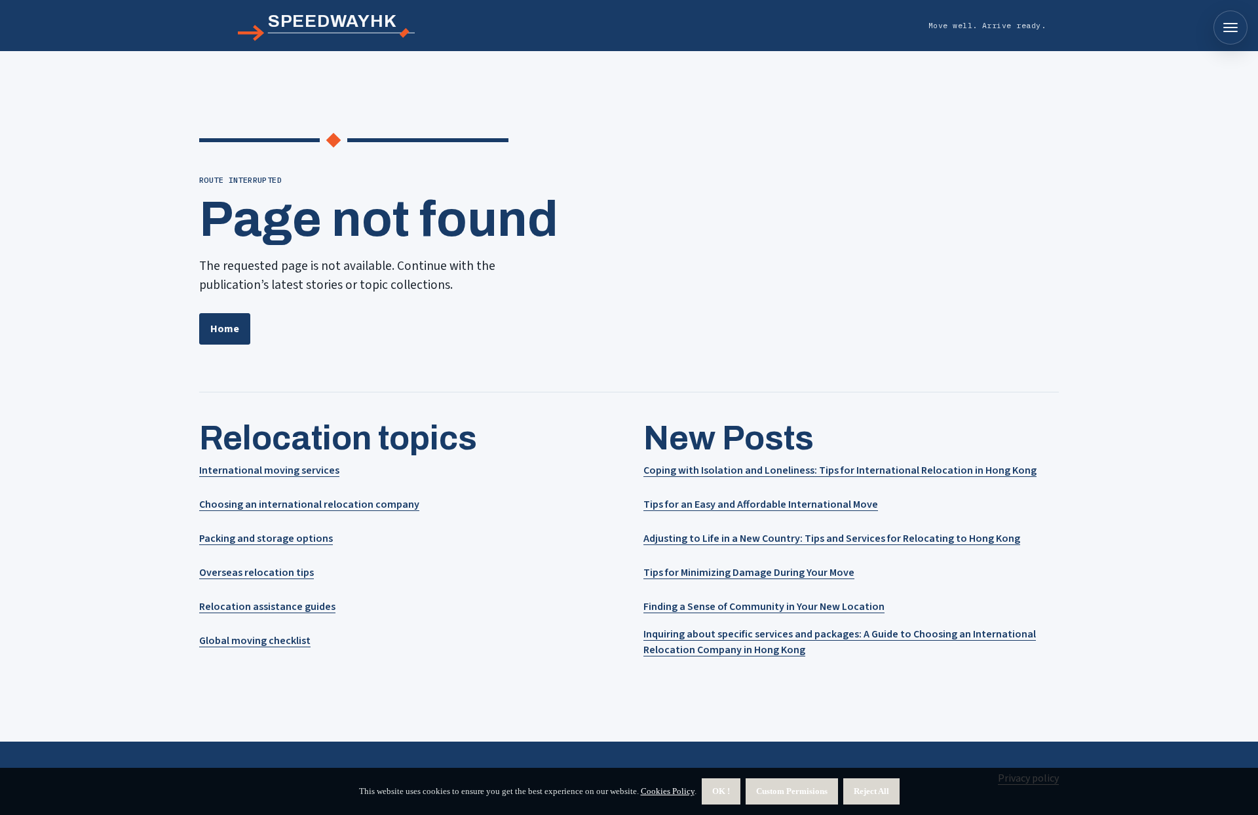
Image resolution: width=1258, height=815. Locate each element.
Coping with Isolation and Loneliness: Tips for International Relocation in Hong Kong (840, 470)
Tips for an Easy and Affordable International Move (760, 504)
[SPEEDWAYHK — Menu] (1230, 27)
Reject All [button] (871, 791)
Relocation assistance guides (267, 606)
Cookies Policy (668, 791)
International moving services (269, 470)
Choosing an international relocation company (309, 504)
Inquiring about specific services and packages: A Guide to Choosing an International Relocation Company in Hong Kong (839, 642)
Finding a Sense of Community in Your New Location (764, 606)
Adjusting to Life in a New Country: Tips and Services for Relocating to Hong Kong (831, 538)
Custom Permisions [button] (792, 791)
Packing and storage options (266, 538)
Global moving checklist (255, 641)
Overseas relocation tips (256, 572)
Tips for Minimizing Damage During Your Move (748, 572)
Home (224, 329)
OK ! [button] (721, 791)
